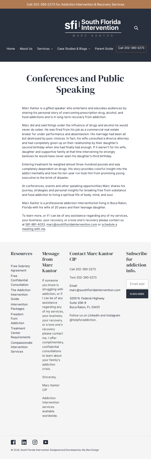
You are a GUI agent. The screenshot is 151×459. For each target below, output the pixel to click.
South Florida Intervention (34, 449)
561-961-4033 (35, 224)
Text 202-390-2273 (83, 277)
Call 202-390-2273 (83, 269)
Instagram (113, 315)
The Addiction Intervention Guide (20, 294)
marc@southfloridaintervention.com (71, 224)
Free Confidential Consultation (20, 280)
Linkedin (94, 315)
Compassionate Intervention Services (21, 347)
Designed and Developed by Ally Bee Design (74, 449)
